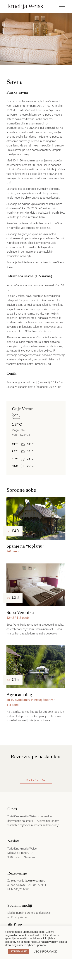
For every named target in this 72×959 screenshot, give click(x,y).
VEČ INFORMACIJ (45, 951)
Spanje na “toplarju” (25, 545)
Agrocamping (19, 694)
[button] (66, 39)
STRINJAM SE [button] (19, 951)
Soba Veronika (20, 612)
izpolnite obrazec (35, 880)
